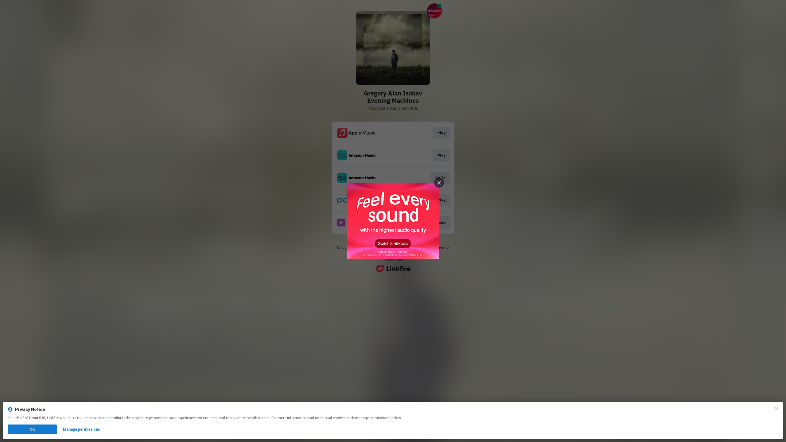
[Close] (776, 408)
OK (32, 429)
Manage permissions (81, 429)
